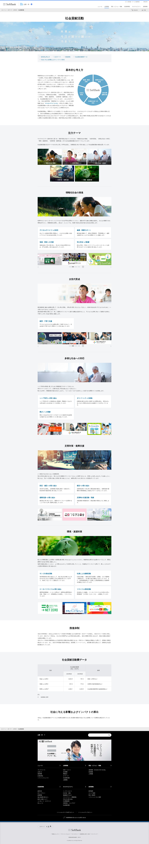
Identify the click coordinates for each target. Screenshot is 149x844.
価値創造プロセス (67, 795)
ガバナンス (66, 776)
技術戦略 (91, 772)
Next (110, 267)
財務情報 (40, 795)
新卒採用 (91, 791)
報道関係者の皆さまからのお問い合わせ (76, 817)
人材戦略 (91, 774)
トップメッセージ (67, 791)
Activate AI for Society (51, 103)
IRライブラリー (41, 793)
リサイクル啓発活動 (84, 589)
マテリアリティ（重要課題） (70, 797)
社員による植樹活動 (84, 573)
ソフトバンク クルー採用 (95, 797)
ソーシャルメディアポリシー (85, 812)
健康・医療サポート (84, 230)
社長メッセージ (67, 770)
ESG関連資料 (66, 801)
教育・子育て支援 (46, 321)
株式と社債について (42, 799)
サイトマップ (94, 834)
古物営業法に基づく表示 (85, 834)
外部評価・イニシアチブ (69, 803)
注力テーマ (57, 57)
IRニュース (40, 803)
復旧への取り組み (83, 486)
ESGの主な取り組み (68, 799)
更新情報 (40, 774)
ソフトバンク (74, 830)
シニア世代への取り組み (48, 398)
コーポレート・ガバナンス (44, 801)
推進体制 (67, 57)
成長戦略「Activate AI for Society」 (97, 770)
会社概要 (65, 772)
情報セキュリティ (55, 834)
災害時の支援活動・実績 (85, 497)
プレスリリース (41, 770)
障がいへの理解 (45, 412)
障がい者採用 (92, 795)
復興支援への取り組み (47, 497)
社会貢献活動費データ (81, 57)
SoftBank (9, 4)
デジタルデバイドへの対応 (49, 230)
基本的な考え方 (45, 57)
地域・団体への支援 (47, 242)
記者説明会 (40, 776)
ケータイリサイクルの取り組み (50, 589)
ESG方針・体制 (67, 793)
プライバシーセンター (65, 834)
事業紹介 (65, 774)
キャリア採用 (92, 793)
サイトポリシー (75, 834)
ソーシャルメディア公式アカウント (65, 812)
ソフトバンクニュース (43, 778)
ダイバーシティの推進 (84, 398)
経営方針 (40, 791)
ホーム (4, 10)
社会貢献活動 (66, 778)
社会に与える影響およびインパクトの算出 (53, 59)
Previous (38, 267)
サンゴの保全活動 (46, 573)
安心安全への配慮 (83, 242)
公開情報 (65, 780)
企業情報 (15, 10)
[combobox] (97, 735)
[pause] (83, 267)
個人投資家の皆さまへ (43, 797)
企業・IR (9, 10)
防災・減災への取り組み (48, 486)
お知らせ (40, 772)
